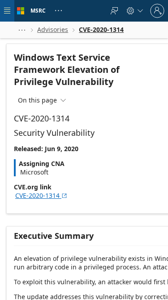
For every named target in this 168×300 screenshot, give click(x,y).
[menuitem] (114, 11)
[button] (22, 30)
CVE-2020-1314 (41, 195)
